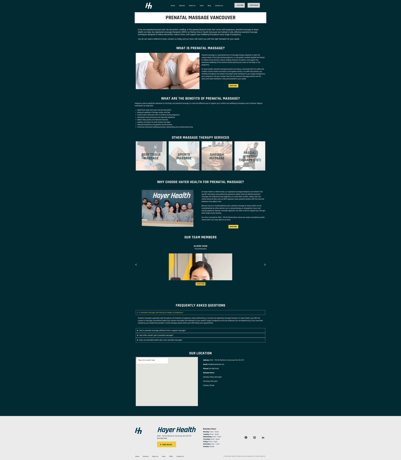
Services (182, 5)
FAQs (171, 456)
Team (202, 5)
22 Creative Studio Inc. (259, 456)
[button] (136, 264)
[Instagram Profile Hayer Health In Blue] (254, 437)
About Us (192, 5)
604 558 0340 (162, 438)
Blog (209, 5)
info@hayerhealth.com (216, 364)
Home (173, 5)
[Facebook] (246, 437)
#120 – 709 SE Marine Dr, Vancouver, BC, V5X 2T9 (227, 360)
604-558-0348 (213, 368)
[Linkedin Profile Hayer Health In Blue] (263, 437)
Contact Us (219, 5)
